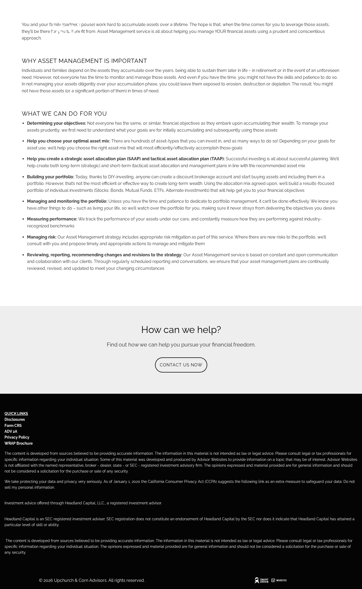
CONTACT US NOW (181, 364)
